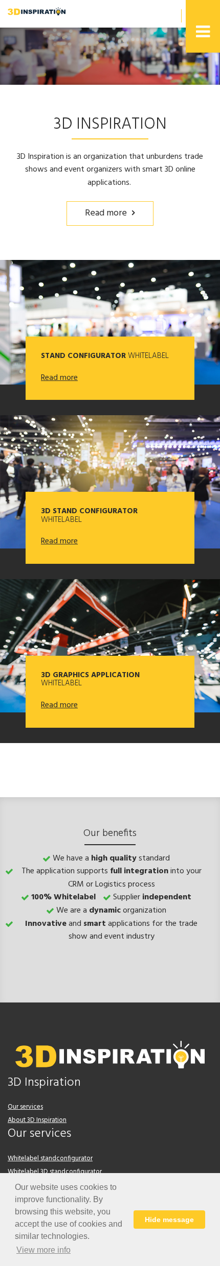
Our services (25, 1107)
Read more (106, 213)
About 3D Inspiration (37, 1120)
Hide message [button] (169, 1219)
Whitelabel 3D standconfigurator (55, 1171)
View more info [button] (43, 1250)
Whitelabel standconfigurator (50, 1158)
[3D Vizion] (36, 11)
